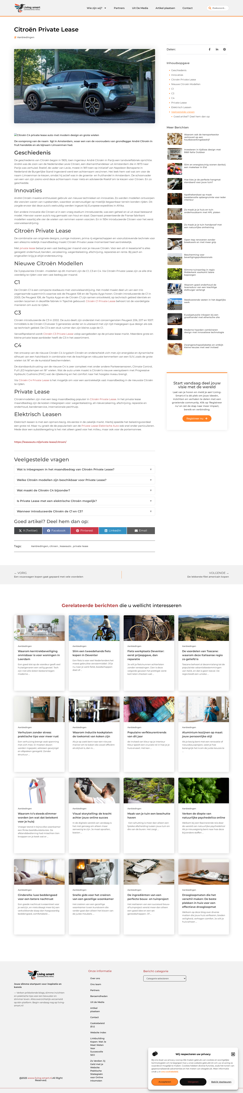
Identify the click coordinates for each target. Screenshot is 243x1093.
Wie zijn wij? (94, 8)
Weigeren (193, 1082)
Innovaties (177, 74)
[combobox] (218, 8)
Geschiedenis (178, 70)
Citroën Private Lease (103, 399)
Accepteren (165, 1082)
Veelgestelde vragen (183, 111)
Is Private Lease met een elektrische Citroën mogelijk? (84, 501)
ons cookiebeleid (169, 1072)
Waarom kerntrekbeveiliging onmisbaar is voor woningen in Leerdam (39, 655)
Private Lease (179, 102)
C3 (172, 93)
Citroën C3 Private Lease (58, 333)
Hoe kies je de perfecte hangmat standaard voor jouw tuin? (202, 181)
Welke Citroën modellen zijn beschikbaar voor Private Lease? (84, 480)
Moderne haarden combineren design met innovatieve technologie (204, 331)
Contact (187, 8)
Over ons (95, 978)
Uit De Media (140, 8)
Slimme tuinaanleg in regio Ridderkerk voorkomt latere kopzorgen (199, 272)
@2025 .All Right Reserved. (41, 1079)
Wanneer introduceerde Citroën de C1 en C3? (84, 511)
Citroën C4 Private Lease (34, 380)
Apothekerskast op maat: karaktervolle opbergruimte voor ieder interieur (205, 197)
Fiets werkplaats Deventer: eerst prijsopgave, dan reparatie (145, 655)
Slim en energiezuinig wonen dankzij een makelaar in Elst (205, 166)
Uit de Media (97, 1002)
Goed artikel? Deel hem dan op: (192, 116)
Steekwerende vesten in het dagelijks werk (205, 301)
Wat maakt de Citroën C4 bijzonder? (84, 490)
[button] (233, 1054)
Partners (119, 8)
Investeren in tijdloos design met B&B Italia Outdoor (202, 151)
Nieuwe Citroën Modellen (185, 84)
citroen (53, 546)
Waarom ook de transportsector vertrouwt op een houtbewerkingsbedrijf (201, 137)
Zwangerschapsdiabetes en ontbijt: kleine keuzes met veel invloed (203, 346)
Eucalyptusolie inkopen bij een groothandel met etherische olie (202, 316)
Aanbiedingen (25, 37)
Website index (98, 1032)
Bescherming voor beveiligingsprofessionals (198, 256)
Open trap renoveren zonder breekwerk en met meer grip (200, 241)
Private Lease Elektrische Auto (100, 425)
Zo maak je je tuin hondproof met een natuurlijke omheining (203, 226)
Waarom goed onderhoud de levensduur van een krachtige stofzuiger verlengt (200, 287)
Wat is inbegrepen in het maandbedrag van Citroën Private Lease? (84, 469)
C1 (172, 88)
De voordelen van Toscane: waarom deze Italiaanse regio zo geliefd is (202, 655)
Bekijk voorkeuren (221, 1082)
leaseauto (65, 546)
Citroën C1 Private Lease (100, 301)
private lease (27, 248)
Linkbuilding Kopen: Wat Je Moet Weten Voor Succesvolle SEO (98, 1046)
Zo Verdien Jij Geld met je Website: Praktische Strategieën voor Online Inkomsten (97, 1070)
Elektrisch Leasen (181, 107)
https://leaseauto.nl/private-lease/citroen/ (40, 442)
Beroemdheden (99, 996)
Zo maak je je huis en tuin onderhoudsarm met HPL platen (202, 211)
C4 (172, 98)
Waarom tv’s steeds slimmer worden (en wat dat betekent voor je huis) (38, 817)
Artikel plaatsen (165, 8)
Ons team (95, 984)
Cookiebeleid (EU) (97, 1025)
